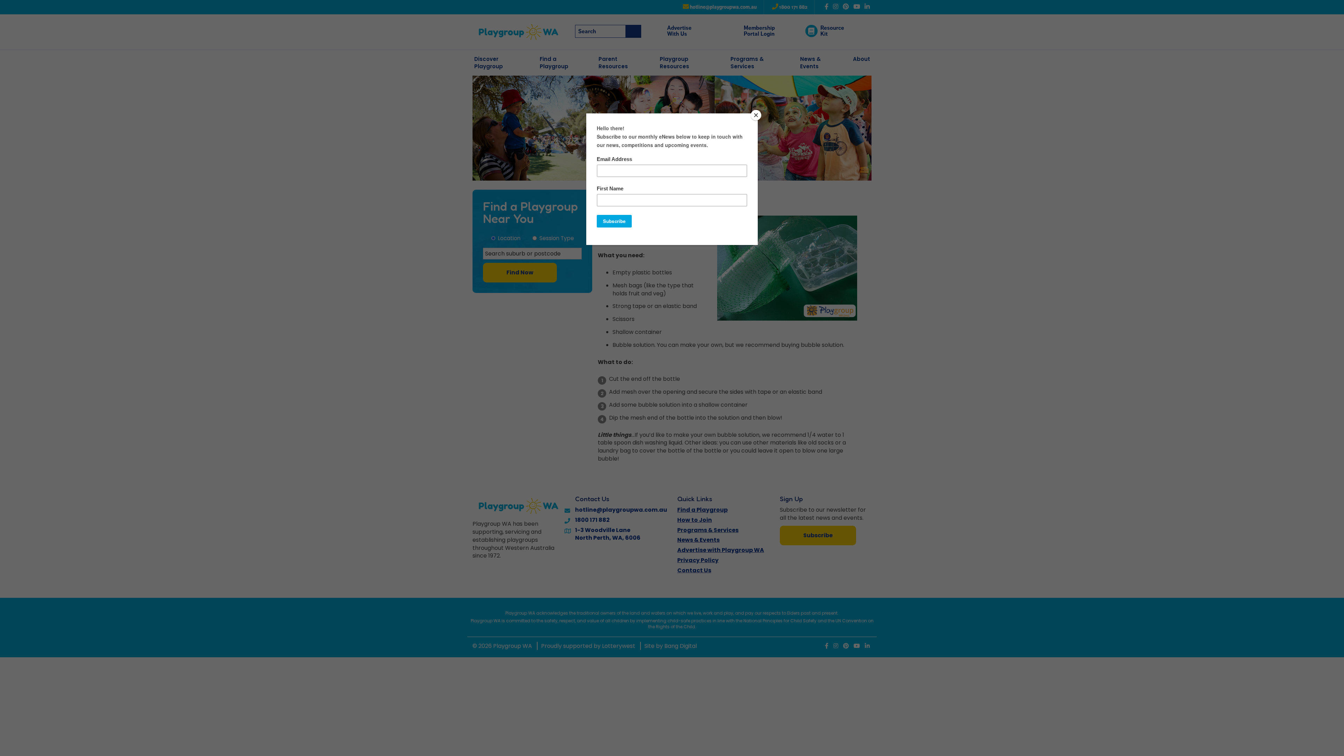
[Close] (756, 115)
